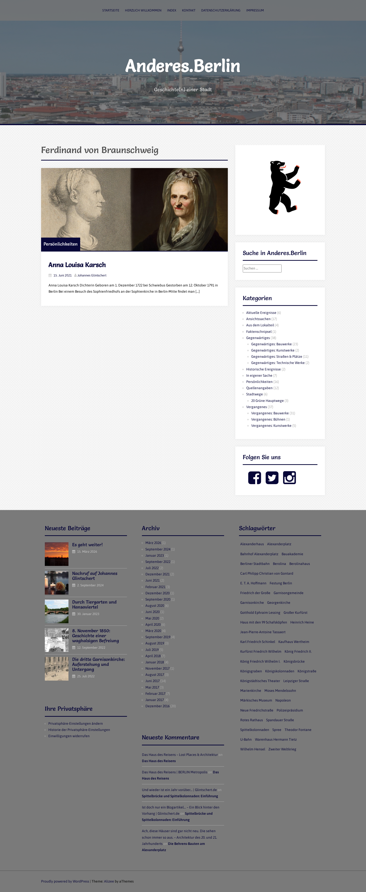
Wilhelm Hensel (252, 749)
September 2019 (157, 637)
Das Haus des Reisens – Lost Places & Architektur (180, 755)
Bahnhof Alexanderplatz (259, 554)
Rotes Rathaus (251, 720)
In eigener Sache (259, 375)
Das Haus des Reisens (159, 761)
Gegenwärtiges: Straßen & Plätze (276, 356)
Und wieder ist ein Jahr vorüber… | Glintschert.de (179, 790)
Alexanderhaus (252, 544)
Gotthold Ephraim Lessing (260, 613)
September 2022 (157, 562)
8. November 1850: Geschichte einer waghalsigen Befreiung (95, 635)
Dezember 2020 (157, 593)
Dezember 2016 (157, 706)
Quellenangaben (259, 388)
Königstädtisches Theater (260, 681)
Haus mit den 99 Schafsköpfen (263, 622)
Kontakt (188, 10)
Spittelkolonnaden (254, 730)
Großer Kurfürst (295, 613)
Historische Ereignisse (263, 369)
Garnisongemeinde (289, 593)
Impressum (255, 10)
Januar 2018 (154, 662)
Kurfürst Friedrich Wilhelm (260, 651)
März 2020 (153, 631)
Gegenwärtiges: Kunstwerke (273, 350)
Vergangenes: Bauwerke (270, 413)
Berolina (279, 564)
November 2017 (157, 668)
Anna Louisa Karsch (77, 265)
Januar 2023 (154, 555)
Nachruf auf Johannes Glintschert (94, 575)
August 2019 (154, 643)
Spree (276, 730)
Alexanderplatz (279, 544)
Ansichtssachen (258, 319)
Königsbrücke (294, 661)
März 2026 (153, 543)
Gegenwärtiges (258, 338)
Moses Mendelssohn (280, 691)
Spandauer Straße (280, 720)
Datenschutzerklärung (221, 10)
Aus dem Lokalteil (260, 325)
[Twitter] (272, 482)
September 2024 (157, 549)
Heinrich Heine (302, 622)
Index (171, 10)
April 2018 (153, 656)
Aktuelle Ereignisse (261, 313)
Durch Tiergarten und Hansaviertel (94, 604)
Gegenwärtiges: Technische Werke (278, 363)
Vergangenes (256, 407)
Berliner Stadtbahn (255, 564)
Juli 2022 (152, 568)
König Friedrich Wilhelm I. (260, 661)
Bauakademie (292, 554)
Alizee (109, 881)
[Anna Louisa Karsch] (134, 209)
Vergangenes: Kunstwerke (271, 426)
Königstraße (307, 671)
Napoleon (283, 700)
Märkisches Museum (256, 700)
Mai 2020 (152, 618)
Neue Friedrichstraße (256, 710)
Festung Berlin (281, 583)
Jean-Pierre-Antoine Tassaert (263, 632)
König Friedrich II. (298, 651)
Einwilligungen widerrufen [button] (69, 736)
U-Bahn (246, 739)
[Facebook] (254, 482)
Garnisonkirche (252, 603)
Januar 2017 (154, 700)
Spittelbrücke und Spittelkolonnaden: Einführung (180, 796)
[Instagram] (289, 482)
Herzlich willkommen (143, 10)
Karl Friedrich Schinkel (257, 642)
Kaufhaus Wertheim (293, 642)
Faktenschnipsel (259, 332)
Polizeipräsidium (290, 710)
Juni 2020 (152, 612)
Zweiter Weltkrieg (282, 749)
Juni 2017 (152, 681)
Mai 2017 (152, 687)
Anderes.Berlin (183, 65)
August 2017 (154, 675)
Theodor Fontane (298, 730)
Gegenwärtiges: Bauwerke (271, 344)
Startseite (110, 10)
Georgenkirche (278, 603)
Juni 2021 (152, 580)
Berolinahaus (299, 564)
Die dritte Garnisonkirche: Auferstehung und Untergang (98, 664)
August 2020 (154, 606)
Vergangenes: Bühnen (268, 419)
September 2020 (157, 599)
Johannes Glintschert (91, 275)
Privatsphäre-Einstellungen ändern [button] (75, 723)
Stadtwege (254, 394)
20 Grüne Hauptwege (267, 401)
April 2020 (153, 624)
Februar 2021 (155, 587)
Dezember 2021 (157, 574)
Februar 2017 (155, 694)
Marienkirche (250, 691)
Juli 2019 (152, 650)
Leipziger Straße (296, 681)
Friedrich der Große (255, 593)
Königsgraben (251, 671)
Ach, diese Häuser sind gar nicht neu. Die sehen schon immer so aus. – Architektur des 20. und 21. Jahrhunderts (179, 837)
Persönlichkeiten (61, 244)
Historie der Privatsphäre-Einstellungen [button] (79, 730)
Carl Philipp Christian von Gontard (266, 573)
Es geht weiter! (87, 544)
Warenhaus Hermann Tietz (276, 739)
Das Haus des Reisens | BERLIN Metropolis (174, 772)
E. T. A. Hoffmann (253, 583)
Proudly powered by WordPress (65, 881)
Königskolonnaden (279, 671)
